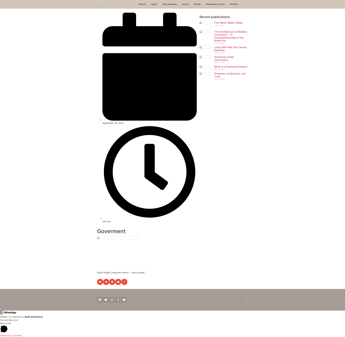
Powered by (11, 335)
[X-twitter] (118, 299)
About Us (142, 4)
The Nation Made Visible (228, 22)
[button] (100, 282)
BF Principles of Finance (215, 4)
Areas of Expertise (170, 4)
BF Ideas (197, 4)
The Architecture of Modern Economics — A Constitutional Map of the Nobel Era (230, 36)
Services (185, 4)
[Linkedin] (99, 299)
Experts (154, 4)
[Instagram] (112, 299)
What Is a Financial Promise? (230, 66)
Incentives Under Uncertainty (224, 58)
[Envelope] (124, 299)
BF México (234, 4)
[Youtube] (105, 299)
